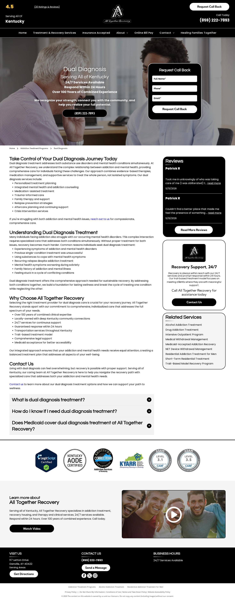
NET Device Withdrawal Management (188, 349)
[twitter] (89, 576)
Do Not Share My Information (92, 592)
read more (214, 183)
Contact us (16, 384)
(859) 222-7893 (214, 20)
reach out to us (100, 219)
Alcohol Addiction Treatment (183, 325)
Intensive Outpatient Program (184, 334)
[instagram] (95, 576)
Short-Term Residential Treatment (187, 359)
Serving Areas (17, 567)
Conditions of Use (113, 592)
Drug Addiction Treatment (182, 330)
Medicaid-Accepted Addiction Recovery (190, 344)
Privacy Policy (70, 592)
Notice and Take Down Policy (134, 592)
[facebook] (84, 576)
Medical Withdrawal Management (186, 339)
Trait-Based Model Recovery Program (189, 363)
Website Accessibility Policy (159, 592)
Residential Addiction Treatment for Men (190, 354)
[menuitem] (23, 33)
